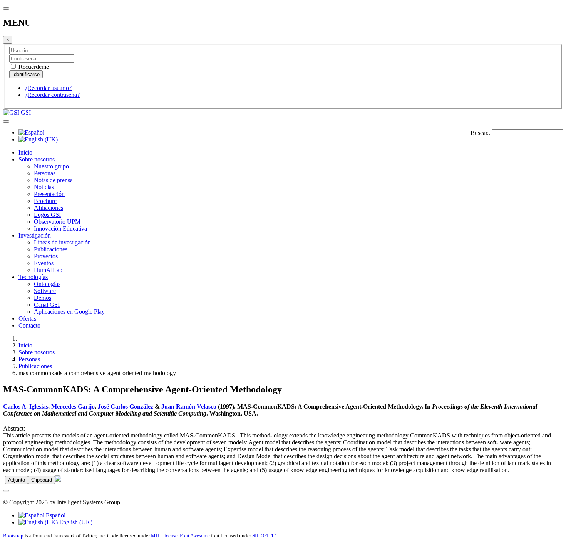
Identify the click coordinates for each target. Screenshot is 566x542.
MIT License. (165, 536)
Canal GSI (47, 304)
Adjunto (16, 480)
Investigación (34, 235)
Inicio (25, 152)
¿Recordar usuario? (48, 88)
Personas (44, 173)
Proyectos (46, 256)
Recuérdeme (33, 66)
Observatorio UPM (57, 221)
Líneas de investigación (62, 242)
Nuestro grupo (51, 166)
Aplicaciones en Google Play (69, 311)
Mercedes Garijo (73, 406)
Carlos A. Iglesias (25, 406)
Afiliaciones (48, 207)
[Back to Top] (6, 491)
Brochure (45, 201)
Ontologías (47, 284)
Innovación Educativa (60, 228)
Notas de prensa (53, 180)
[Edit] (58, 479)
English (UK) (75, 522)
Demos (42, 297)
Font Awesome (195, 536)
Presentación (49, 194)
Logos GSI (47, 214)
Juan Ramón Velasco (188, 406)
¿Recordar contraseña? (52, 94)
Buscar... (481, 133)
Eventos (44, 263)
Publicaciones (50, 249)
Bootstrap (13, 536)
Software (45, 291)
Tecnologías (33, 277)
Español (54, 515)
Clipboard (41, 480)
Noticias (44, 187)
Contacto (29, 325)
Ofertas (27, 318)
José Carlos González (125, 406)
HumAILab (48, 270)
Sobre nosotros (36, 159)
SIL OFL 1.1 (265, 536)
